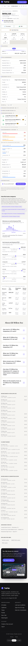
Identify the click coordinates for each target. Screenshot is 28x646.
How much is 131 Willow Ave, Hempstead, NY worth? (11, 330)
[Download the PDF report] (24, 6)
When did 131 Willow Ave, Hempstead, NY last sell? (10, 338)
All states (3, 605)
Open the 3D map (19, 607)
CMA (21, 26)
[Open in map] (14, 570)
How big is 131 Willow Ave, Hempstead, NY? (10, 346)
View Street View (14, 30)
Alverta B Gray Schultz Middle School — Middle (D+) (12, 529)
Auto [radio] (15, 640)
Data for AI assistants (20, 610)
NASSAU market (5, 540)
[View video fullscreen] (7, 574)
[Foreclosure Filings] (14, 110)
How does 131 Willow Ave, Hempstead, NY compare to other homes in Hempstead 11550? (11, 372)
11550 (9, 6)
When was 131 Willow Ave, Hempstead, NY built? (10, 354)
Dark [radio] (19, 640)
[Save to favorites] (19, 6)
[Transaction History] (14, 108)
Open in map (23, 2)
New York (3, 615)
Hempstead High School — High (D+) (9, 531)
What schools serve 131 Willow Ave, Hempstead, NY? (12, 362)
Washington (4, 618)
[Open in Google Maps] (26, 6)
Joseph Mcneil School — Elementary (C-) (10, 527)
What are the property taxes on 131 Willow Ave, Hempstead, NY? (12, 382)
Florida (3, 612)
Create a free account (7, 624)
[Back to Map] (2, 6)
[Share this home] (21, 6)
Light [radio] (10, 640)
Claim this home (21, 183)
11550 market (4, 543)
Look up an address (20, 605)
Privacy (11, 636)
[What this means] (10, 15)
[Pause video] (4, 574)
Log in (3, 626)
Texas (2, 610)
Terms (16, 636)
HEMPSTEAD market (15, 540)
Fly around (8, 26)
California (3, 607)
